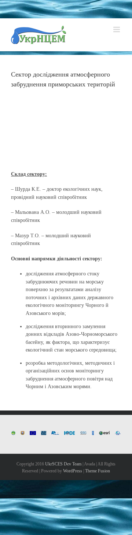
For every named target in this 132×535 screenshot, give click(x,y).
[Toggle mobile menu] (117, 29)
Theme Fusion (97, 470)
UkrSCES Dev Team (63, 464)
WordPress (72, 470)
